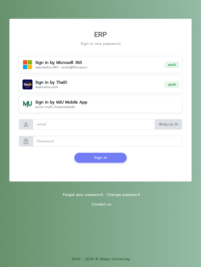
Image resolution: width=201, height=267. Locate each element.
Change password (123, 194)
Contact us (101, 204)
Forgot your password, (83, 194)
